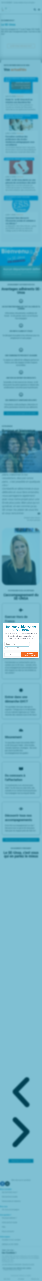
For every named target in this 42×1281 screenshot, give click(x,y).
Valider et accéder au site (30, 654)
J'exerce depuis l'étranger (15, 648)
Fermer (12, 655)
